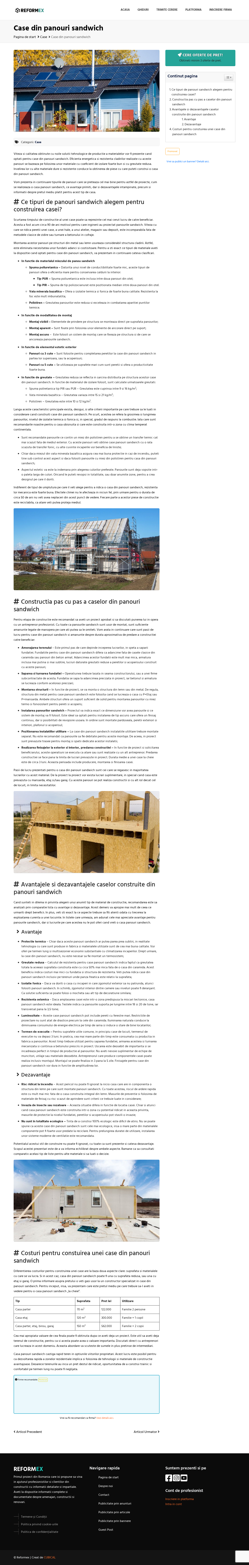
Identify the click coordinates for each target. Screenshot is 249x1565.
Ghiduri (143, 10)
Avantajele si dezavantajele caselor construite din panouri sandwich (195, 112)
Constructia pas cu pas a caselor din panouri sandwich (202, 102)
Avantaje (190, 119)
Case (43, 37)
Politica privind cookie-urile (39, 1524)
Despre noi (105, 1486)
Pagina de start (25, 37)
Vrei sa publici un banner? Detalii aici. (188, 161)
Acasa (125, 10)
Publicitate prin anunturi (114, 1503)
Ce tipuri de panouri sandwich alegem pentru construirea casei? (202, 92)
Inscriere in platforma (179, 1499)
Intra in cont (173, 1504)
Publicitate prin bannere (114, 1521)
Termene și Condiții (34, 1516)
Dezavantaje (193, 124)
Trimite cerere (167, 10)
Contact (103, 1495)
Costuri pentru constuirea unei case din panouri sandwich (198, 132)
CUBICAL (50, 1557)
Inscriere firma (220, 10)
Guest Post (105, 1529)
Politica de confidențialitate (39, 1532)
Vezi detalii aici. (105, 1418)
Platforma (193, 10)
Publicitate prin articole (114, 1512)
